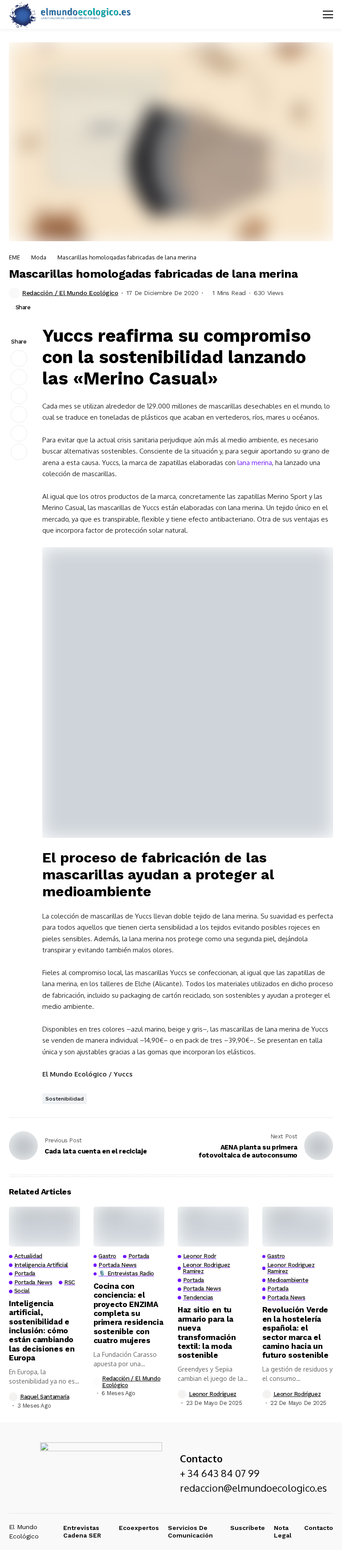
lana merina (254, 462)
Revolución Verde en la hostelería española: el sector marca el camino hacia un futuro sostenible (295, 1332)
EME (14, 257)
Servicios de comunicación (190, 1531)
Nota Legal (283, 1531)
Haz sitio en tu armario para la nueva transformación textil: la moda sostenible (207, 1332)
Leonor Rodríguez (212, 1394)
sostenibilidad (64, 1099)
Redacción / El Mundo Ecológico (70, 292)
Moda (38, 257)
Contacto (318, 1527)
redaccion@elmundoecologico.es (253, 1487)
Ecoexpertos (139, 1527)
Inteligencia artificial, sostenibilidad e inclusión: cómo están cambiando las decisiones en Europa (41, 1330)
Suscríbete (247, 1527)
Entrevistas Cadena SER (82, 1531)
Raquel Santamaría (44, 1396)
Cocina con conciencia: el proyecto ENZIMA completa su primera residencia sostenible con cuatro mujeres (128, 1313)
